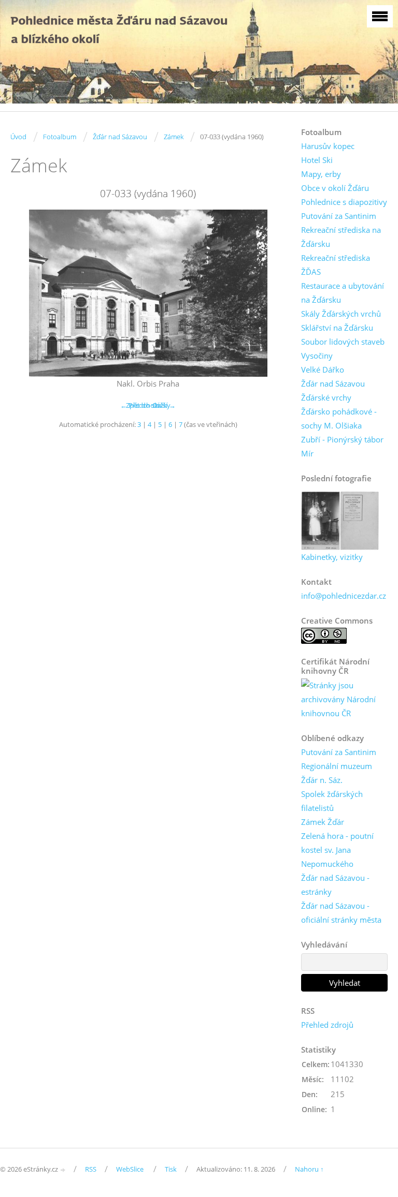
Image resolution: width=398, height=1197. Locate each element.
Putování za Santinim (338, 216)
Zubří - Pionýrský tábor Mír (342, 446)
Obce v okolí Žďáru (335, 188)
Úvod (18, 136)
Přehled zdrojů (327, 1024)
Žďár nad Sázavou (120, 136)
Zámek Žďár (322, 822)
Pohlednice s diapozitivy (344, 202)
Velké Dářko (322, 369)
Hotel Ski (317, 160)
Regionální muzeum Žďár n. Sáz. (336, 773)
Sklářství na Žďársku (337, 327)
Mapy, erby (321, 174)
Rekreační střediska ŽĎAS (335, 265)
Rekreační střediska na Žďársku (341, 237)
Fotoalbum (59, 136)
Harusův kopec (327, 146)
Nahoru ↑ (309, 1169)
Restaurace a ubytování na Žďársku (342, 292)
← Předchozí (139, 405)
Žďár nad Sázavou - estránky (335, 885)
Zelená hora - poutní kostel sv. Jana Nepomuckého (337, 850)
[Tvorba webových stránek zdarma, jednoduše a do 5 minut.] (63, 1170)
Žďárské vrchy (326, 397)
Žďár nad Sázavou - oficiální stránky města (341, 912)
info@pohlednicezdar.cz (343, 595)
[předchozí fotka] (27, 293)
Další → (164, 405)
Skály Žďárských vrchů (341, 313)
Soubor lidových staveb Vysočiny (343, 348)
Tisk (171, 1169)
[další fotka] (268, 293)
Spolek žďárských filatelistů (332, 801)
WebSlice (130, 1169)
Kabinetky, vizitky (332, 557)
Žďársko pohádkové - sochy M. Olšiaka (339, 418)
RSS (90, 1169)
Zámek (173, 136)
